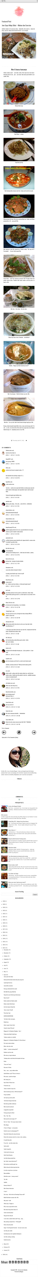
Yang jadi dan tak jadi (8, 1215)
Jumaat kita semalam (8, 985)
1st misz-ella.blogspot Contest (14, 806)
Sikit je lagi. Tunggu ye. (9, 1203)
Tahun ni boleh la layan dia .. (10, 1088)
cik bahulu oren (9, 683)
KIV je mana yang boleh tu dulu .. (11, 1206)
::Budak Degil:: (9, 611)
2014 (4, 938)
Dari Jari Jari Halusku (22, 1270)
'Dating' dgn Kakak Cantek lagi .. (10, 1034)
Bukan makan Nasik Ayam (9, 1004)
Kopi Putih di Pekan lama (9, 1082)
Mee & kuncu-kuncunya (9, 1188)
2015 (4, 935)
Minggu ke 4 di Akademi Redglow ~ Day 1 (12, 1031)
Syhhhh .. (6, 1182)
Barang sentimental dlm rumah (10, 988)
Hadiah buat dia (7, 1240)
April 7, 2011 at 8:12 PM (12, 506)
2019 (4, 923)
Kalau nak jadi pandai (8, 1224)
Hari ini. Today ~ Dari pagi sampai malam (12, 1122)
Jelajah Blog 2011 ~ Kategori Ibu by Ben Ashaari (18, 821)
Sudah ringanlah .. (8, 1149)
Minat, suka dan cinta (8, 1046)
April (5, 974)
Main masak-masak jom (9, 1106)
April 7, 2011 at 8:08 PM (13, 478)
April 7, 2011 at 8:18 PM (12, 515)
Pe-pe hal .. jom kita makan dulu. (11, 1143)
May (5, 971)
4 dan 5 (5, 1191)
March (5, 1244)
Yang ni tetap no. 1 (12, 830)
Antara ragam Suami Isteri (9, 1025)
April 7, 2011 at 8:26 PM (13, 555)
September (6, 959)
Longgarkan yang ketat (8, 1109)
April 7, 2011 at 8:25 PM (13, 544)
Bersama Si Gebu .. (8, 1067)
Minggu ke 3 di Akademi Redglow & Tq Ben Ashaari (14, 1040)
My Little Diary (9, 548)
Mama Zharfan (9, 602)
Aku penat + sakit (7, 1200)
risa (7, 671)
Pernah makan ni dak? (13, 865)
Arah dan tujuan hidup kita (9, 1007)
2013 (4, 941)
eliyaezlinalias (9, 510)
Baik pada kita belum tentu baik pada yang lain (14, 979)
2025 (4, 904)
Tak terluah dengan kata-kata (10, 1100)
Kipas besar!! (6, 998)
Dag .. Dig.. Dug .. (7, 1116)
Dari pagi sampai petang (9, 1043)
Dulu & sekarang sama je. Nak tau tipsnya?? (13, 1091)
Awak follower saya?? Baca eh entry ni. (12, 1073)
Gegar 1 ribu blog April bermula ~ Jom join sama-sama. (15, 1227)
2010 (4, 1254)
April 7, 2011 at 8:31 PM (12, 576)
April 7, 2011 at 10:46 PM (13, 618)
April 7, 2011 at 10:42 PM (13, 607)
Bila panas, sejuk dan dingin (10, 1076)
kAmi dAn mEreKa (9, 692)
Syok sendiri (6, 1146)
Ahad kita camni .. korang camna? (11, 1176)
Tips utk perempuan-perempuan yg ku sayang (18, 856)
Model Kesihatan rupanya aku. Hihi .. (11, 1197)
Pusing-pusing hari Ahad (9, 1112)
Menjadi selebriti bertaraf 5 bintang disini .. (17, 839)
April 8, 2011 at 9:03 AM (13, 679)
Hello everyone (4, 815)
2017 (4, 929)
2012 (4, 944)
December (6, 950)
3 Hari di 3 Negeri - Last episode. (11, 1128)
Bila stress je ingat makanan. (10, 1055)
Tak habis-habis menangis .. (10, 1019)
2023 (4, 910)
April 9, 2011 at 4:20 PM (13, 698)
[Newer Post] (4, 734)
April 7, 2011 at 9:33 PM (13, 586)
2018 (4, 926)
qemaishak (8, 538)
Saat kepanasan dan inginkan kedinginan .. (13, 1233)
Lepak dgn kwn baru (8, 982)
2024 (4, 907)
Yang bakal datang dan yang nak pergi (12, 1134)
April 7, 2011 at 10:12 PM (13, 598)
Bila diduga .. (6, 1125)
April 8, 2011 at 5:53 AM (13, 667)
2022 (4, 913)
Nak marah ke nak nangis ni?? (10, 1119)
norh (7, 590)
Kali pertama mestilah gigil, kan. (10, 1164)
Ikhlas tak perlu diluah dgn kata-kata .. (12, 1167)
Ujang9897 (8, 459)
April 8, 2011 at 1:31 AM (12, 634)
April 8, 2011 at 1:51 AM (12, 644)
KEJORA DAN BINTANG (8, 1016)
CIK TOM (7, 637)
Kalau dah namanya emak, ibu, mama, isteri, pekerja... (15, 1137)
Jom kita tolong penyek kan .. (10, 1158)
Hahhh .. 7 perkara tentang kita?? (11, 1049)
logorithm (8, 482)
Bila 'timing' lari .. (7, 1079)
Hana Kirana (8, 580)
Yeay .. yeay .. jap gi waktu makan (11, 1070)
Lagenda (7, 658)
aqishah (7, 501)
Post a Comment (5, 728)
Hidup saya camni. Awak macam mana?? (17, 882)
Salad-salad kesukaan (8, 1212)
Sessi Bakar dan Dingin (13, 873)
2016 (4, 932)
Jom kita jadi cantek (8, 1230)
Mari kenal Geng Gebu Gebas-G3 (11, 1209)
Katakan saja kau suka (8, 1052)
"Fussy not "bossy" (7, 1064)
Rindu (5, 1061)
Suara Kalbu (8, 719)
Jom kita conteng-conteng (9, 1237)
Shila (7, 468)
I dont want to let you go (9, 1152)
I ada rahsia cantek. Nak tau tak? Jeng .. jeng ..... (14, 1218)
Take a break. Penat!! (8, 1010)
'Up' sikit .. (6, 1179)
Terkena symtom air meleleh (10, 1037)
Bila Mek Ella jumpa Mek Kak (10, 992)
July (5, 965)
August (5, 962)
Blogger (21, 1271)
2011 (4, 948)
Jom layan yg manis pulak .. (9, 1097)
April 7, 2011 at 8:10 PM (12, 497)
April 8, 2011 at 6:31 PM (12, 688)
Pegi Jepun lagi (7, 1013)
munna (7, 648)
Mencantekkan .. (7, 1173)
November (6, 953)
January (5, 1250)
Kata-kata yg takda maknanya (10, 1103)
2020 (4, 920)
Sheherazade (9, 450)
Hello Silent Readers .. (8, 1155)
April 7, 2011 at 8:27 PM (12, 563)
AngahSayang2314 (10, 527)
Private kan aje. (7, 1085)
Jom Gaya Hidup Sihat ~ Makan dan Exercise (16, 25)
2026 (4, 901)
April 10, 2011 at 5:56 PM (13, 724)
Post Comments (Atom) (13, 737)
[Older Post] (34, 734)
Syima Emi (8, 711)
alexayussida (8, 622)
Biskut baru (6, 1022)
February (6, 1247)
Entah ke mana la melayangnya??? (11, 1131)
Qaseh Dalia (8, 702)
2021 (4, 916)
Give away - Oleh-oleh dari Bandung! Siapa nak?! (14, 1194)
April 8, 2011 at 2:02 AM (13, 654)
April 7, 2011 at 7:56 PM (12, 455)
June (5, 968)
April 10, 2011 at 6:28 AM (13, 716)
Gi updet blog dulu (8, 1140)
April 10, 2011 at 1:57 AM (13, 707)
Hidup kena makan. (12, 847)
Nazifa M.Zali (9, 559)
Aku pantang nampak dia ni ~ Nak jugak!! (12, 1221)
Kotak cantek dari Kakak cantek (10, 1001)
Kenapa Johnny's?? (8, 1185)
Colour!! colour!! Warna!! (9, 1028)
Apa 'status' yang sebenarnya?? (10, 1161)
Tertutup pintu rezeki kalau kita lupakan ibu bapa (14, 1058)
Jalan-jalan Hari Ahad (8, 976)
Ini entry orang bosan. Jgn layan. (11, 1170)
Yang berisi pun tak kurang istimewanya (12, 995)
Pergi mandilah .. (7, 1094)
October (5, 956)
